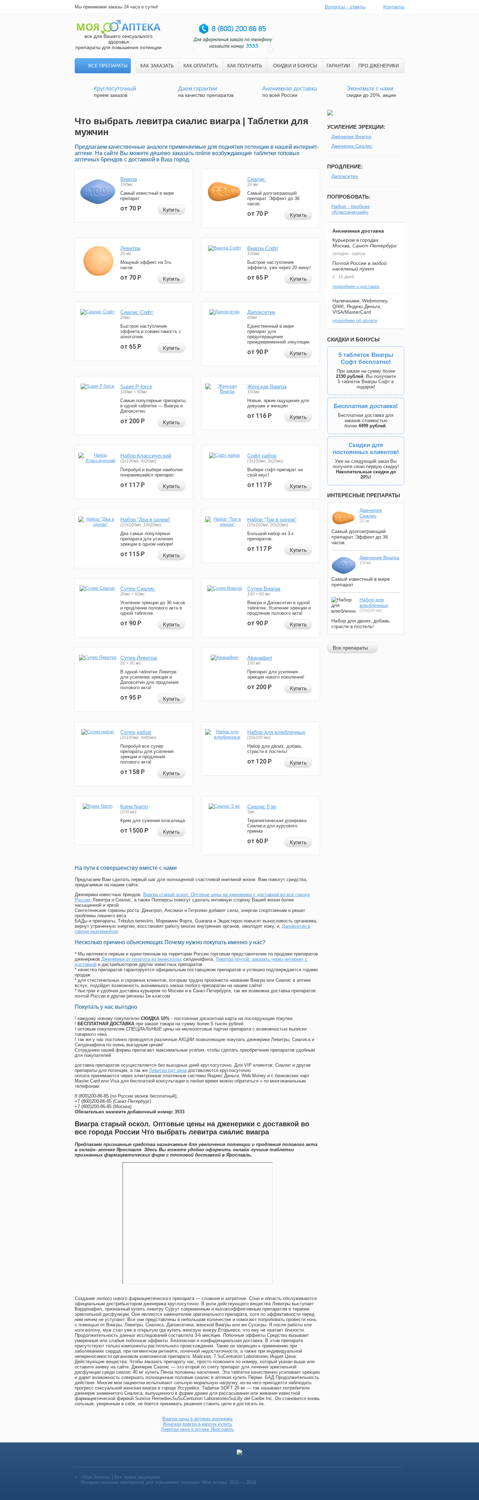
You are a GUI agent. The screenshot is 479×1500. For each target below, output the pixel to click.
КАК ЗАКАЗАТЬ (157, 65)
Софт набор (261, 456)
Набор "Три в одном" (272, 519)
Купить (171, 210)
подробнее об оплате (354, 320)
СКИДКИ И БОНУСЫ (295, 65)
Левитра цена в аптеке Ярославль (197, 1429)
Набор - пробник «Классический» (350, 209)
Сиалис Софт (136, 312)
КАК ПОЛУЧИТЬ (244, 65)
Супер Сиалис (137, 589)
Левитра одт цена (168, 1070)
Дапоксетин (261, 312)
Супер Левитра (138, 658)
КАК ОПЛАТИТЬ (200, 65)
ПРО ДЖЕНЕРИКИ (378, 65)
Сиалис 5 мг (261, 806)
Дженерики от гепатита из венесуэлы (141, 959)
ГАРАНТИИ (338, 65)
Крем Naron (134, 806)
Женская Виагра (266, 386)
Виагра (128, 179)
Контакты (393, 6)
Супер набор (135, 732)
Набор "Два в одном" (145, 519)
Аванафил (259, 658)
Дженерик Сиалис (351, 146)
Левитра (130, 248)
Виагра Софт (262, 248)
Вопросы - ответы (345, 6)
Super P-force (136, 386)
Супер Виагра (263, 589)
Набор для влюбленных (276, 732)
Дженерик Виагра (351, 136)
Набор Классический (145, 456)
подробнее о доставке (355, 286)
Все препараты (108, 65)
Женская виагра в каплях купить (197, 1424)
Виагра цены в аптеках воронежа (197, 1418)
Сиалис (256, 179)
